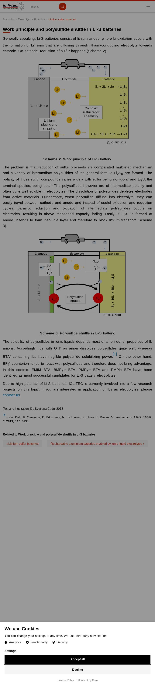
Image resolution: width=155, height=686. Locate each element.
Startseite (8, 19)
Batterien (39, 19)
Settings (10, 650)
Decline (77, 669)
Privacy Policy (65, 680)
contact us (11, 395)
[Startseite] (13, 11)
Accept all (78, 659)
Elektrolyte (24, 19)
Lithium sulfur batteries (62, 19)
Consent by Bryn (88, 680)
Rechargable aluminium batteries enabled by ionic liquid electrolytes (97, 443)
